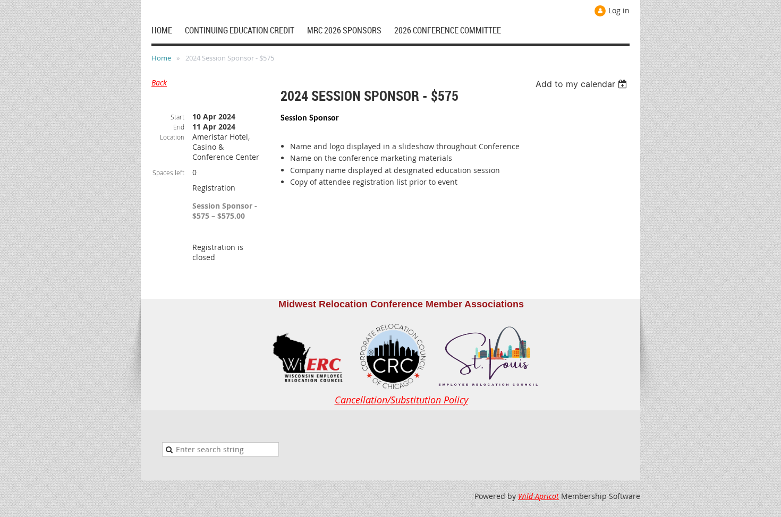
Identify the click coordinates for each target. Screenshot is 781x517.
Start (177, 117)
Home (161, 58)
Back (159, 82)
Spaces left (168, 172)
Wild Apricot (538, 496)
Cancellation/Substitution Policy (401, 399)
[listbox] (583, 83)
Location (172, 137)
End (178, 127)
